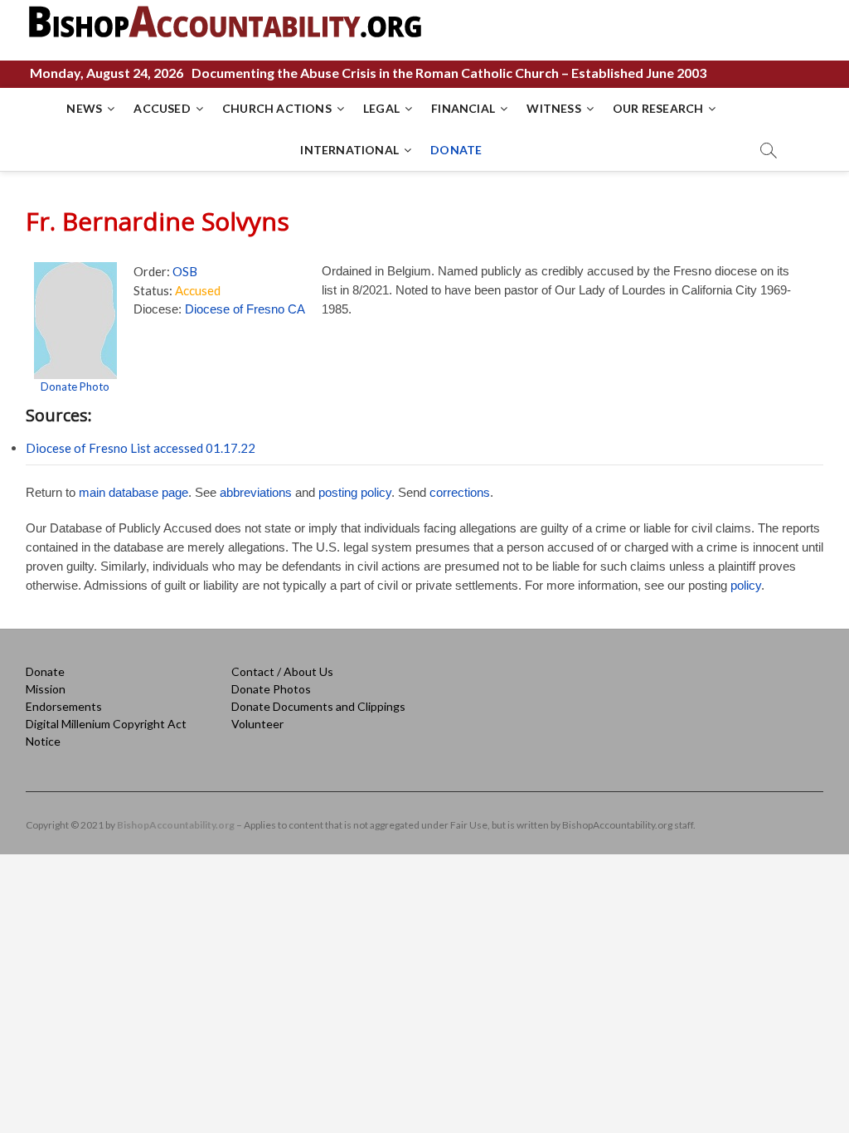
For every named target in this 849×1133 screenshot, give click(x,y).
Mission (45, 689)
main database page (133, 492)
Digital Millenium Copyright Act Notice (106, 732)
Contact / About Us (282, 671)
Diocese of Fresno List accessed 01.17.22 (140, 447)
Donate (45, 671)
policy (745, 585)
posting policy (354, 492)
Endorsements (64, 706)
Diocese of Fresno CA (245, 309)
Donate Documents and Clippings (318, 706)
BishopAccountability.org (176, 825)
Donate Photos (271, 689)
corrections (459, 492)
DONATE (456, 150)
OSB (184, 271)
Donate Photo (75, 386)
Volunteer (257, 724)
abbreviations (256, 492)
